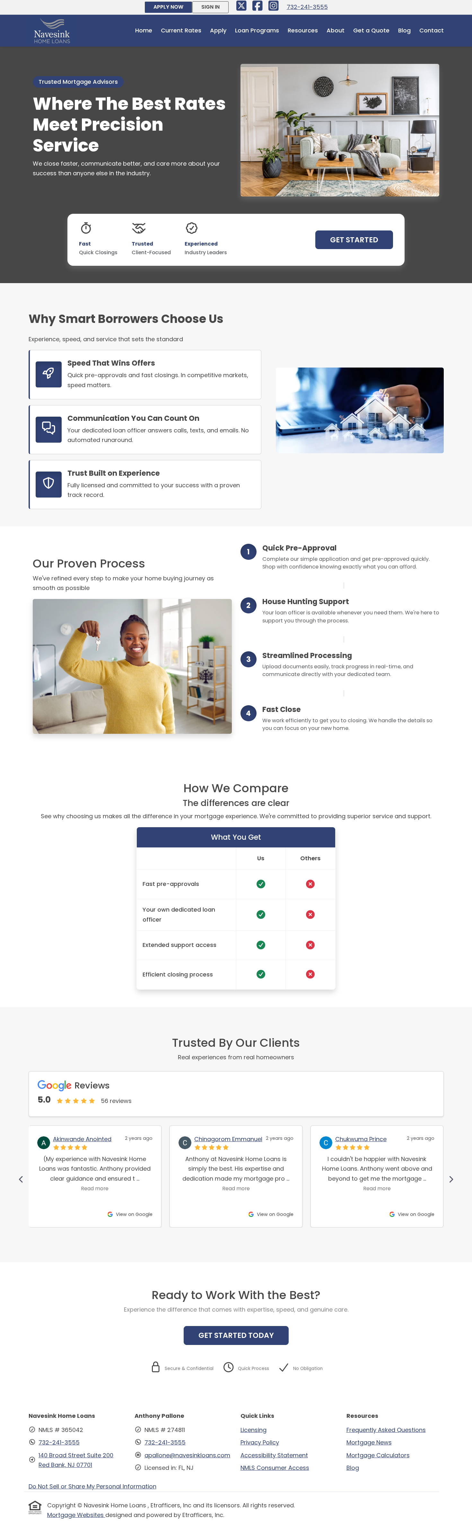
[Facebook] (258, 8)
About (336, 30)
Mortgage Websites (76, 1515)
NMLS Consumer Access (274, 1468)
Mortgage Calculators (378, 1455)
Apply (218, 30)
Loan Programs (257, 30)
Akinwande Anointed (82, 1139)
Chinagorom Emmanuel (228, 1139)
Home (143, 30)
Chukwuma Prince (361, 1139)
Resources (303, 30)
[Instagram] (274, 8)
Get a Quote (371, 30)
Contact (431, 30)
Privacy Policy (259, 1442)
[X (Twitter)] (242, 8)
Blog (404, 30)
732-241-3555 (307, 7)
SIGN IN (210, 7)
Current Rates (181, 30)
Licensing (253, 1430)
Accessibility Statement (274, 1455)
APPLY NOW (168, 7)
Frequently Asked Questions (386, 1430)
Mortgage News (369, 1442)
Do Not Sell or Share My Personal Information (92, 1486)
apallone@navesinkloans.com (187, 1455)
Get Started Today (236, 1335)
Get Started (354, 240)
